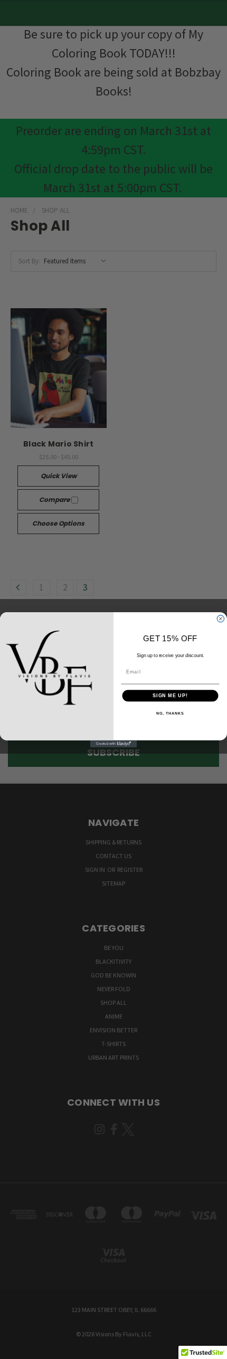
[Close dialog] (220, 618)
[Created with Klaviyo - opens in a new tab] (113, 743)
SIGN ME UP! (170, 695)
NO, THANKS (170, 713)
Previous (18, 1349)
